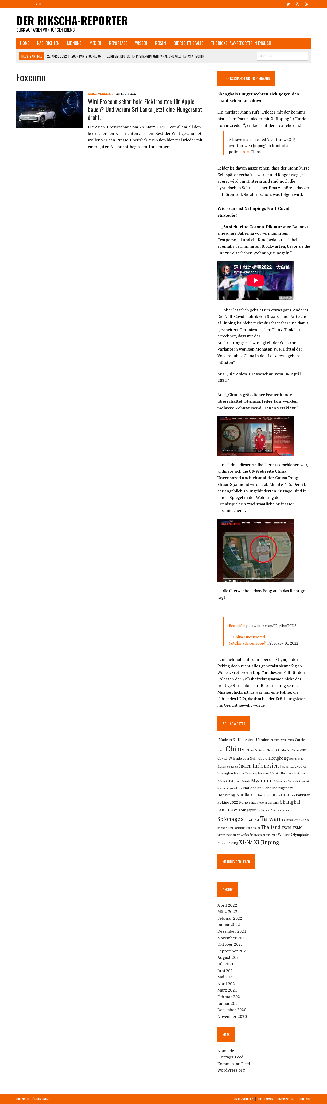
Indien (245, 766)
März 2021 (227, 990)
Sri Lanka (250, 819)
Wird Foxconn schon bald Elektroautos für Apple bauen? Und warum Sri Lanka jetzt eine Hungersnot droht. (145, 109)
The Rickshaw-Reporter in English (241, 43)
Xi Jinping (266, 842)
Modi (246, 781)
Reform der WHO (269, 802)
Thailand (271, 827)
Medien (95, 43)
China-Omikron (255, 750)
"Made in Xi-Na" (230, 739)
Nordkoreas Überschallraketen (276, 795)
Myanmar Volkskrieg (229, 788)
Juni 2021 (226, 970)
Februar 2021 (229, 996)
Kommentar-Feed (233, 1063)
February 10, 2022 (282, 643)
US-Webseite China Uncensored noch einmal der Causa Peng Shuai (257, 477)
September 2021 (232, 951)
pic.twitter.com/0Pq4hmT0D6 (271, 625)
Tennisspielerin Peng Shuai (244, 828)
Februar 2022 (229, 918)
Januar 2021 (228, 1003)
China (256, 151)
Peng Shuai (248, 802)
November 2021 (232, 938)
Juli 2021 (225, 964)
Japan (284, 766)
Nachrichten (48, 43)
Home (24, 43)
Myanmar (262, 780)
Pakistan (303, 794)
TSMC (297, 827)
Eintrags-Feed (230, 1057)
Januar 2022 (228, 924)
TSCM (286, 827)
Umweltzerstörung (228, 835)
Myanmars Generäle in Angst (291, 781)
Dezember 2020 (231, 1009)
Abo (38, 4)
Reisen (160, 43)
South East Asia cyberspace (273, 810)
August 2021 (229, 957)
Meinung (74, 43)
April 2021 (227, 983)
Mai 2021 (225, 977)
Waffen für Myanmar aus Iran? (259, 835)
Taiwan (270, 818)
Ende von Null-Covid (250, 758)
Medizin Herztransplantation (251, 773)
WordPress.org (231, 1070)
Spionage (228, 819)
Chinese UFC (298, 750)
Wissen (141, 43)
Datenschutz (243, 1099)
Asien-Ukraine (257, 739)
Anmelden (227, 1050)
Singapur (248, 809)
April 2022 (227, 905)
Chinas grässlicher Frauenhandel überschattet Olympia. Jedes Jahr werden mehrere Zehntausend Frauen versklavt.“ (257, 401)
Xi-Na (246, 842)
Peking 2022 (227, 802)
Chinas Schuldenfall (278, 750)
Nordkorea (246, 794)
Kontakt (305, 1099)
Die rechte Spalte (188, 43)
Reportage (118, 43)
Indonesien (265, 765)
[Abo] (306, 4)
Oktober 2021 (230, 944)
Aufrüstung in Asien (282, 740)
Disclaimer (265, 1099)
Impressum (286, 1099)
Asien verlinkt (100, 93)
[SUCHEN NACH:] (282, 55)
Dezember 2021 (231, 931)
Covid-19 (224, 758)
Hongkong (278, 758)
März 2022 (227, 911)
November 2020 (232, 1016)
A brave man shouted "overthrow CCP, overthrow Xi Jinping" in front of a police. (262, 145)
